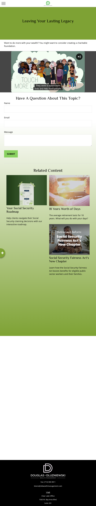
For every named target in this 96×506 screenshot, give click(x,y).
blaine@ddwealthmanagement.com (48, 486)
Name (7, 103)
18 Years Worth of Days (64, 209)
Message (8, 132)
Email (7, 117)
